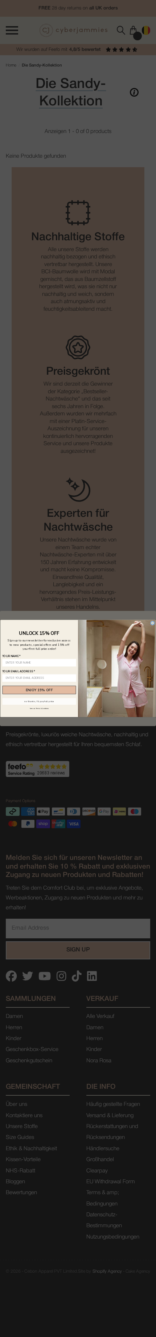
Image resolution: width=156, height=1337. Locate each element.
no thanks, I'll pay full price (39, 701)
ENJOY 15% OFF (39, 690)
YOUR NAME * (11, 656)
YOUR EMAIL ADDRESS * (18, 671)
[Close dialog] (153, 623)
